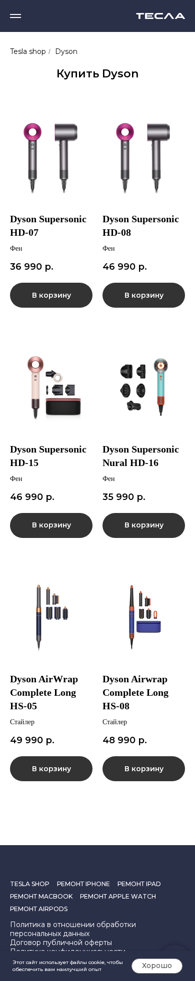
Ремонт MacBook (41, 896)
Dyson (66, 51)
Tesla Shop (30, 884)
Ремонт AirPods (39, 909)
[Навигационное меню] (15, 16)
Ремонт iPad (139, 884)
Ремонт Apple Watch (118, 896)
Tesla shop (28, 51)
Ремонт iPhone (83, 884)
